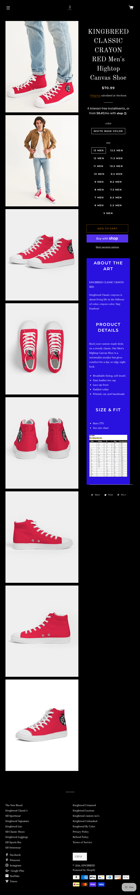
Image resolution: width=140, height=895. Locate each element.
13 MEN (99, 150)
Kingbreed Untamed (84, 805)
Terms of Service (82, 842)
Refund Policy (81, 837)
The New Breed (13, 805)
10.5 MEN (116, 166)
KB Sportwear (13, 815)
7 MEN (99, 197)
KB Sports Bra (13, 842)
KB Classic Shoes (15, 831)
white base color (108, 131)
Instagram (15, 865)
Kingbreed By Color (84, 826)
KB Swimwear (13, 847)
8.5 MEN (116, 181)
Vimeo (13, 881)
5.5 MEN (116, 205)
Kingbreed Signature (17, 821)
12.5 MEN (116, 150)
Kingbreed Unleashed (85, 821)
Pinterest (14, 860)
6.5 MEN (116, 197)
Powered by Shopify (84, 870)
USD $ (78, 856)
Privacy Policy (81, 831)
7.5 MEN (116, 189)
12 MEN (99, 158)
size (108, 142)
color (108, 123)
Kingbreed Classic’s (16, 810)
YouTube (14, 876)
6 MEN (99, 205)
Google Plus (17, 870)
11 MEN (99, 166)
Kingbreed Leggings (16, 837)
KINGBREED (88, 865)
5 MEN (108, 213)
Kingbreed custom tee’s (86, 815)
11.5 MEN (116, 158)
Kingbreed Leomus (83, 810)
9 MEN (99, 181)
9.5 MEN (116, 173)
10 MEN (99, 173)
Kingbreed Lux (13, 826)
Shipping (95, 95)
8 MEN (99, 189)
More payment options (107, 247)
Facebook (15, 854)
